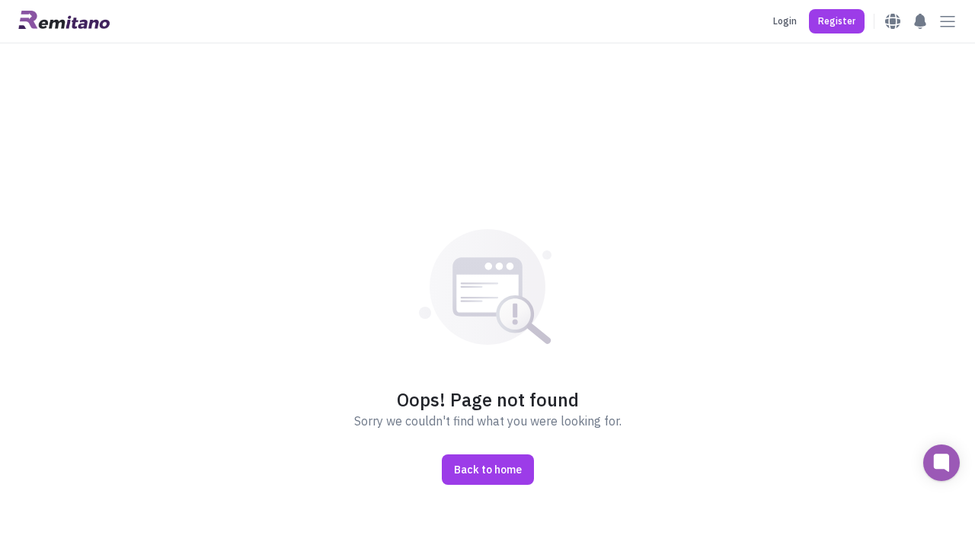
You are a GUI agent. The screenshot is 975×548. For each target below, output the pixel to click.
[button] (837, 21)
